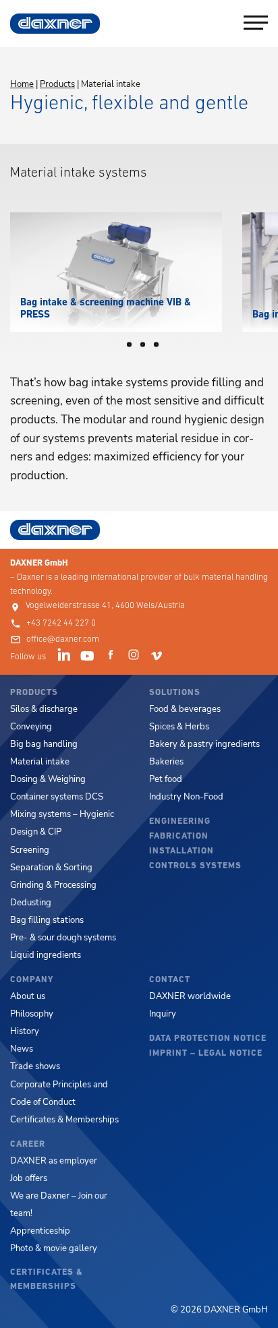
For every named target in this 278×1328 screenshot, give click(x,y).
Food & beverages (185, 709)
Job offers (28, 1178)
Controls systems (195, 866)
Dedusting (30, 903)
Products (57, 84)
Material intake (40, 762)
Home (22, 84)
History (24, 1031)
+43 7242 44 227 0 (61, 623)
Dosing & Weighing (48, 779)
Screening (29, 850)
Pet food (165, 779)
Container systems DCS (56, 797)
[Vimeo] (158, 657)
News (21, 1049)
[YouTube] (89, 657)
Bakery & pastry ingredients (204, 744)
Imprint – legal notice (205, 1053)
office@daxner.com (62, 639)
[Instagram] (135, 657)
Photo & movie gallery (53, 1248)
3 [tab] (160, 347)
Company (31, 979)
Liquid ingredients (45, 955)
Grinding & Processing (53, 885)
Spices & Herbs (179, 727)
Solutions (174, 692)
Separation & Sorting (51, 868)
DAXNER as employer (53, 1161)
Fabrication (178, 836)
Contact (169, 979)
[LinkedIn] (66, 657)
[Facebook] (112, 657)
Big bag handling (44, 744)
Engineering (180, 821)
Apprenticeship (40, 1231)
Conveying (31, 727)
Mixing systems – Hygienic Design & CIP (62, 823)
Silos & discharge (44, 709)
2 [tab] (147, 347)
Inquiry (162, 1014)
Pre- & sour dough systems (63, 938)
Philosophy (31, 1014)
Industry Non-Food (186, 797)
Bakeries (166, 762)
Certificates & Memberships (64, 1120)
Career (27, 1144)
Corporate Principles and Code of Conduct (59, 1093)
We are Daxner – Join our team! (58, 1204)
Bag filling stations (47, 920)
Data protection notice (208, 1038)
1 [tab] (133, 347)
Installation (181, 851)
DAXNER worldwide (190, 996)
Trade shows (35, 1066)
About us (27, 996)
